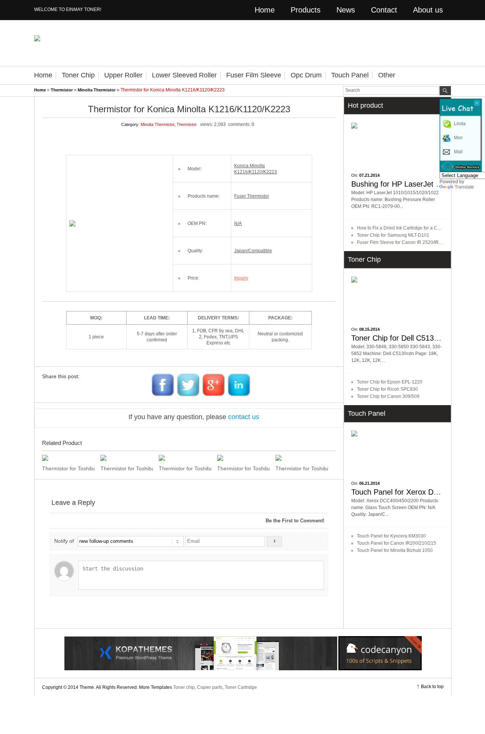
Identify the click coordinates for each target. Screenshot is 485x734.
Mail (458, 151)
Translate (464, 187)
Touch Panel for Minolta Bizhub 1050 (395, 550)
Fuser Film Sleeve (253, 75)
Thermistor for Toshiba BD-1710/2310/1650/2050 (243, 468)
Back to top (432, 686)
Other (386, 75)
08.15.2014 (369, 329)
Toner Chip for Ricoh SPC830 (387, 389)
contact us (243, 417)
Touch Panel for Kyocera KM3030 (391, 536)
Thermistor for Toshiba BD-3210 (68, 468)
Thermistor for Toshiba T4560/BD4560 (126, 468)
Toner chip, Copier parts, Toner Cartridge (215, 687)
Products (306, 10)
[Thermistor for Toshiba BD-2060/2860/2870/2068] (185, 458)
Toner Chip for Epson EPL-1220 (389, 382)
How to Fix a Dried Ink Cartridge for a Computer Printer (413, 228)
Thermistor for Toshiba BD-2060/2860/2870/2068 (185, 468)
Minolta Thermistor (97, 90)
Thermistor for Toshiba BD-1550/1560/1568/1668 (301, 468)
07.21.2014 (369, 175)
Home (265, 10)
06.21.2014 (369, 483)
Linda (460, 123)
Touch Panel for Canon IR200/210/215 (396, 543)
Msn (458, 137)
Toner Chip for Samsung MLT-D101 (393, 235)
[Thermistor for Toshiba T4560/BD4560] (126, 458)
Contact (384, 10)
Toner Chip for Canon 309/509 (388, 396)
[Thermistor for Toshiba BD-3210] (68, 458)
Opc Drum (306, 75)
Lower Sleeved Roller (184, 75)
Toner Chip (78, 75)
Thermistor (62, 90)
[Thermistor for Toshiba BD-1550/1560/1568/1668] (301, 458)
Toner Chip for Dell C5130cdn (400, 338)
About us (428, 10)
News (345, 10)
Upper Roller (123, 75)
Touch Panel (350, 75)
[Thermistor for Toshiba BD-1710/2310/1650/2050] (243, 458)
